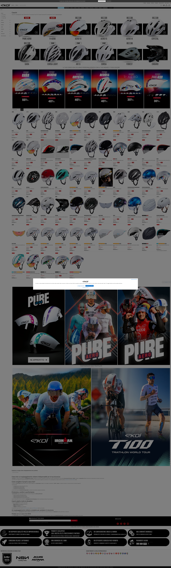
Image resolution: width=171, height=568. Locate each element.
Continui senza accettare (134, 279)
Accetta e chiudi (89, 285)
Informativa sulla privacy (85, 287)
